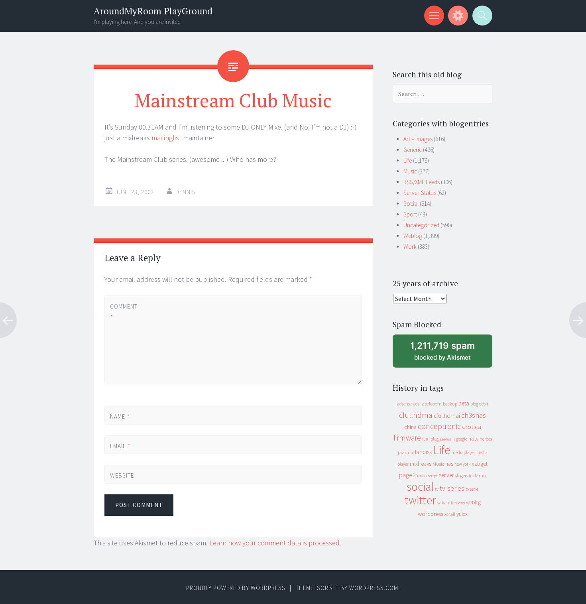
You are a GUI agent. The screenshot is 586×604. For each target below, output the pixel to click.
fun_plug (430, 439)
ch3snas (473, 415)
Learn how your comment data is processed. (275, 542)
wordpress (430, 513)
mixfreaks (420, 463)
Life (407, 160)
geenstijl (447, 439)
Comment (123, 312)
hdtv (473, 438)
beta (463, 403)
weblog (473, 502)
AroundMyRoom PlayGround (153, 11)
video (460, 503)
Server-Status (419, 193)
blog (474, 404)
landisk (423, 452)
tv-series (452, 488)
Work (410, 246)
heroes (486, 439)
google (461, 439)
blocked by (450, 354)
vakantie (445, 503)
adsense (404, 404)
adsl (417, 404)
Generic (412, 149)
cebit (483, 404)
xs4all (449, 514)
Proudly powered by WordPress (235, 588)
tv (437, 489)
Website (122, 475)
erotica (471, 427)
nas (449, 463)
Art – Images (418, 139)
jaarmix (406, 452)
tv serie (472, 489)
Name (120, 416)
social (420, 486)
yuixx (462, 513)
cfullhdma (416, 415)
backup (450, 404)
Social (411, 203)
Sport (410, 214)
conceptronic (439, 426)
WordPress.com (373, 588)
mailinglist (166, 137)
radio (422, 475)
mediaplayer (463, 452)
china (410, 427)
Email (120, 446)
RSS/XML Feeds (421, 182)
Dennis (185, 192)
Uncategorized (421, 225)
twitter (420, 500)
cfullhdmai (447, 415)
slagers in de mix (470, 475)
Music (410, 171)
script (433, 475)
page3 (407, 475)
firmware (407, 438)
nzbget (480, 463)
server (446, 475)
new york (462, 464)
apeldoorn (432, 404)
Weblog (412, 236)
